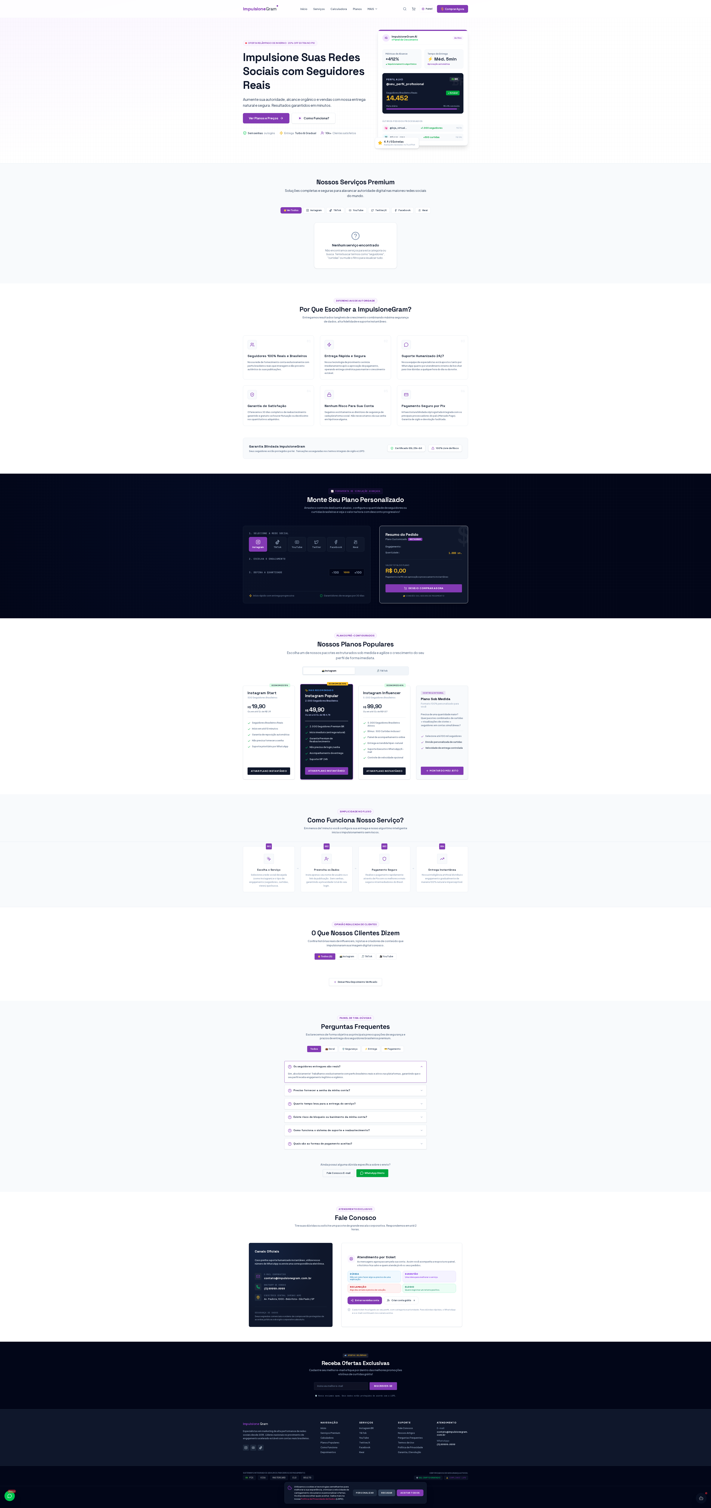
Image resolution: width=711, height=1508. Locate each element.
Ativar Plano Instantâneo (269, 771)
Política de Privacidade (410, 1447)
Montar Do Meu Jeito (444, 770)
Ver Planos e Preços (263, 118)
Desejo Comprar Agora (425, 588)
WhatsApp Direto (375, 1173)
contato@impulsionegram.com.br (287, 1278)
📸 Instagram (329, 670)
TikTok (337, 210)
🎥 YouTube (386, 956)
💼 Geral (330, 1049)
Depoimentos (328, 1452)
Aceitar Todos (410, 1493)
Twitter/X (381, 210)
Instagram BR (366, 1428)
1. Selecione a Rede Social (268, 533)
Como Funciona (329, 1447)
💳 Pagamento (392, 1049)
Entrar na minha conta (367, 1300)
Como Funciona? (316, 118)
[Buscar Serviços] (404, 9)
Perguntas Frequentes (410, 1437)
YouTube (358, 210)
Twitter (316, 547)
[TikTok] (261, 1448)
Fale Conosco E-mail (338, 1173)
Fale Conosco (405, 1428)
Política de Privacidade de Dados (318, 1499)
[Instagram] (246, 1448)
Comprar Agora (454, 9)
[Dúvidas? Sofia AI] (701, 1498)
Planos (357, 9)
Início (303, 9)
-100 (335, 572)
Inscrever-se (383, 1386)
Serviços (319, 9)
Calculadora (339, 9)
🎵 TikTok (382, 670)
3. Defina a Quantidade (265, 572)
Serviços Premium (330, 1433)
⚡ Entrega (371, 1049)
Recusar (386, 1493)
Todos (314, 1049)
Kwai (425, 210)
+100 (358, 572)
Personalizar (365, 1493)
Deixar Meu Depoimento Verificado (357, 982)
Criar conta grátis (401, 1300)
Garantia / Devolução (409, 1452)
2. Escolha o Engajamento (267, 558)
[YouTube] (253, 1448)
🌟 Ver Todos (291, 210)
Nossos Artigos (406, 1433)
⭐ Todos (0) (325, 956)
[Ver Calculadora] (413, 9)
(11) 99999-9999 (274, 1288)
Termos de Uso (406, 1442)
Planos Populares (330, 1442)
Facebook (404, 210)
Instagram (316, 210)
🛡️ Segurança (349, 1049)
